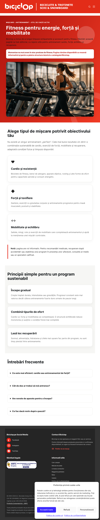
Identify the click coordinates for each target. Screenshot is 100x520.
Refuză (67, 510)
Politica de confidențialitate (75, 515)
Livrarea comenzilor (58, 469)
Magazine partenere (58, 472)
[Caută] (89, 7)
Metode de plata (57, 466)
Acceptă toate (46, 510)
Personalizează (87, 510)
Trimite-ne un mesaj (62, 449)
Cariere (54, 478)
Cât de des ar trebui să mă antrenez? (31, 386)
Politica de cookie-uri (54, 515)
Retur (53, 475)
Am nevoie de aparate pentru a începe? (32, 398)
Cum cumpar (56, 462)
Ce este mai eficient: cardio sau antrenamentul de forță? (41, 373)
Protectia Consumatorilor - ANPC (17, 503)
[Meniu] (94, 6)
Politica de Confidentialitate (60, 481)
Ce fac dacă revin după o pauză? (28, 411)
